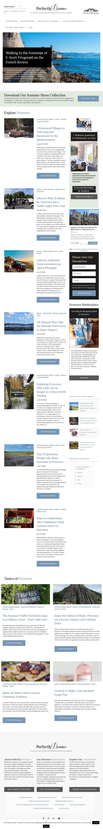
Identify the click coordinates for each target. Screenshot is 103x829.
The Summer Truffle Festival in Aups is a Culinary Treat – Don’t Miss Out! (25, 617)
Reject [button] (46, 826)
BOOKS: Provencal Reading (73, 21)
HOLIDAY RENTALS (12, 21)
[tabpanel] (51, 57)
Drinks (57, 684)
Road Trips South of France (50, 446)
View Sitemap (63, 808)
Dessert (20, 684)
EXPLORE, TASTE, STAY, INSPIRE (48, 21)
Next (100, 169)
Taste (79, 484)
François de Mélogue (31, 684)
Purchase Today (88, 99)
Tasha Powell (47, 313)
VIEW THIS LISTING (83, 199)
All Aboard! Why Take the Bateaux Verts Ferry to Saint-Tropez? (51, 326)
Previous (68, 169)
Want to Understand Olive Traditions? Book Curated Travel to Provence (50, 524)
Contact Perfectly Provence (43, 808)
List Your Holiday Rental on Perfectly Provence (32, 805)
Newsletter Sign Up (25, 797)
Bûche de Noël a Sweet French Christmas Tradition (21, 695)
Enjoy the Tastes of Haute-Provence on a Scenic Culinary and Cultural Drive (77, 619)
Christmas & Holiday (10, 684)
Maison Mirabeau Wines (68, 684)
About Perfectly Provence (19, 789)
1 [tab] (45, 87)
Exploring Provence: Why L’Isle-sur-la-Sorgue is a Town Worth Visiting (51, 389)
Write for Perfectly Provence (72, 797)
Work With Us (15, 11)
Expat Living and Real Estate (83, 468)
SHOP (31, 28)
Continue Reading (48, 176)
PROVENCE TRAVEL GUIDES (15, 28)
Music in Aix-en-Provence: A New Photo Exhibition (88, 432)
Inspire (79, 476)
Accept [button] (95, 823)
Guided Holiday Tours (50, 251)
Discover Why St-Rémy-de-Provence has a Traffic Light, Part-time (51, 202)
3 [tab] (51, 87)
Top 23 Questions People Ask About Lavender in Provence (50, 458)
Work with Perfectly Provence (39, 801)
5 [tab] (58, 87)
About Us (7, 11)
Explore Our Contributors (84, 789)
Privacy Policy (91, 287)
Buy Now (84, 381)
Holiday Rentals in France (64, 801)
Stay (79, 480)
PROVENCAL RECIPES (28, 21)
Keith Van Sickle (48, 189)
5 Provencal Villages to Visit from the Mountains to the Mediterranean (51, 133)
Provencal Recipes (85, 607)
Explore (57, 119)
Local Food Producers (28, 607)
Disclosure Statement (77, 805)
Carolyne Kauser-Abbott (45, 119)
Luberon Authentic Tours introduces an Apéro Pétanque (49, 264)
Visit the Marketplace (49, 789)
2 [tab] (48, 87)
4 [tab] (55, 87)
